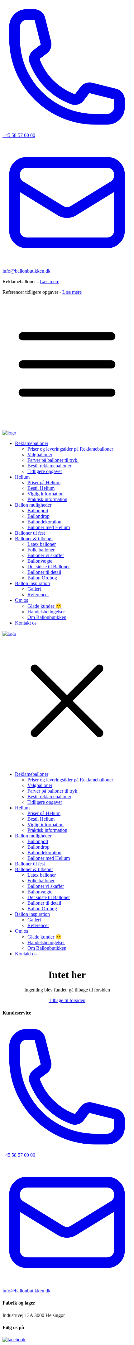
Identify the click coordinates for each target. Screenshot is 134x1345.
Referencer (38, 594)
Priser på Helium (43, 482)
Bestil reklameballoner (49, 465)
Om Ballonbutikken (46, 617)
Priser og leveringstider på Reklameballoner (70, 449)
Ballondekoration (44, 521)
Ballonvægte (39, 561)
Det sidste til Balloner (48, 566)
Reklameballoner (31, 443)
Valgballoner (39, 454)
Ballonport (37, 510)
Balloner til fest (30, 533)
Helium (22, 477)
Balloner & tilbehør (34, 538)
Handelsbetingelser (46, 611)
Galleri (34, 589)
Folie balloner (41, 549)
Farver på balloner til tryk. (53, 460)
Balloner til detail (44, 572)
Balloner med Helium (48, 527)
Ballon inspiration (32, 583)
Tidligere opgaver (44, 471)
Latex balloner (41, 544)
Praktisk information (47, 499)
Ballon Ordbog (42, 577)
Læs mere (49, 281)
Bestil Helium (41, 488)
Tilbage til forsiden (67, 1000)
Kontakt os (25, 623)
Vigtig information (45, 493)
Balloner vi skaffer (45, 555)
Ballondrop (38, 516)
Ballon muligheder (33, 505)
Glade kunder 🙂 (44, 606)
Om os (21, 600)
